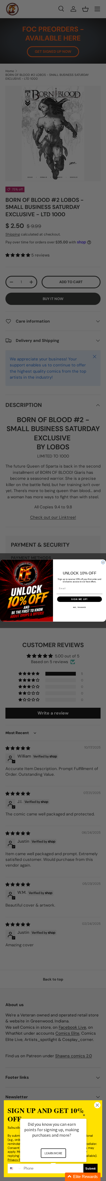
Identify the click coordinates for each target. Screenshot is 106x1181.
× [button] (84, 1115)
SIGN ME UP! (79, 599)
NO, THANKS (79, 607)
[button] (60, 1177)
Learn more (53, 1153)
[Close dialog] (103, 562)
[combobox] (15, 1168)
